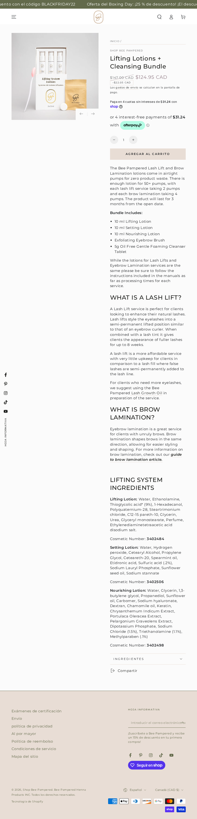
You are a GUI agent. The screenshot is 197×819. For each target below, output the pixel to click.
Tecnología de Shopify (27, 801)
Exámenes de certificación (37, 711)
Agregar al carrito (148, 154)
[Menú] (14, 17)
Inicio (114, 41)
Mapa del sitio (25, 756)
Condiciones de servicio (34, 748)
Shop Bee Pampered (126, 50)
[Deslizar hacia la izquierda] (81, 114)
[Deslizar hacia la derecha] (93, 114)
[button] (159, 17)
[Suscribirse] (183, 723)
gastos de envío (127, 87)
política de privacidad (32, 726)
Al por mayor (24, 733)
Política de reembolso (32, 741)
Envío (17, 718)
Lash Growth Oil (146, 393)
